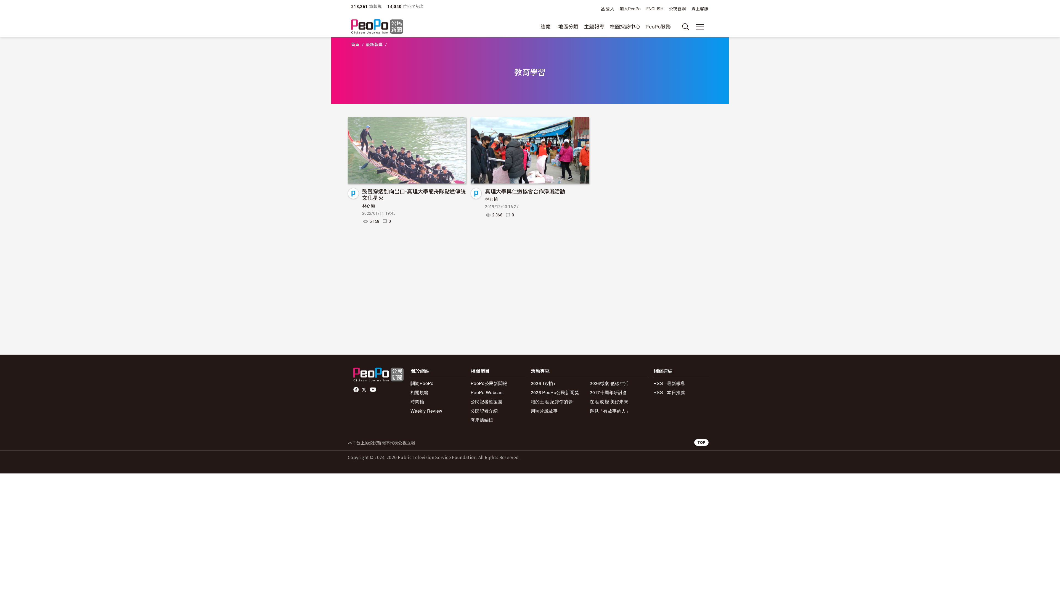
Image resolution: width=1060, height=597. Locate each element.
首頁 (355, 44)
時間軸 (417, 401)
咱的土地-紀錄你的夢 (552, 401)
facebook (356, 389)
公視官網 (677, 8)
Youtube (373, 389)
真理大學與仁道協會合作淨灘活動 (525, 191)
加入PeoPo (630, 8)
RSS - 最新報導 (669, 383)
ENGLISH (655, 8)
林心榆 (368, 205)
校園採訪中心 (625, 27)
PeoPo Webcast (487, 392)
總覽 (545, 27)
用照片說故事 (544, 411)
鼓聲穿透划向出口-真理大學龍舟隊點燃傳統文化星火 (414, 194)
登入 (610, 9)
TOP (701, 442)
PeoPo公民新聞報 (489, 383)
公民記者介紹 (484, 411)
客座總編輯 (482, 420)
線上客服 (699, 8)
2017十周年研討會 (608, 392)
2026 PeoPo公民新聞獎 (555, 392)
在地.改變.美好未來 (609, 401)
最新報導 (374, 44)
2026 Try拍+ (543, 383)
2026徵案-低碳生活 (609, 383)
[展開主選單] (700, 26)
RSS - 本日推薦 (669, 392)
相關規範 (419, 392)
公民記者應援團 (486, 401)
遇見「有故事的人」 (610, 411)
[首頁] (377, 27)
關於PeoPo (422, 383)
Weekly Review (426, 411)
